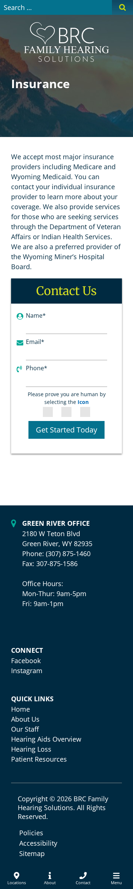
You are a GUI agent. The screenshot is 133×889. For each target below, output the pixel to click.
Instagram (26, 670)
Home (20, 709)
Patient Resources (39, 759)
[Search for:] (56, 7)
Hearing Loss (31, 749)
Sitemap (32, 853)
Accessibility (38, 843)
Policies (31, 832)
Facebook (26, 660)
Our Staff (25, 729)
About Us (25, 719)
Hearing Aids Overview (46, 739)
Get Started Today (66, 430)
